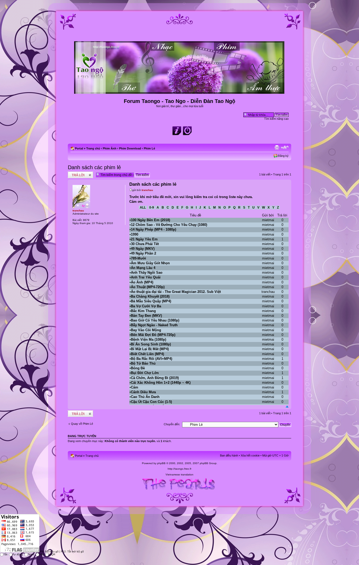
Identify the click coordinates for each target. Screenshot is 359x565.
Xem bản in (277, 147)
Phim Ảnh (109, 148)
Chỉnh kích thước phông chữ (285, 147)
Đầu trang (287, 406)
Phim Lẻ (149, 148)
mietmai (268, 220)
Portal (79, 148)
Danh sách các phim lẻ (94, 167)
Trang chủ (93, 148)
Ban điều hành (229, 455)
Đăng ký (283, 155)
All (143, 207)
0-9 (151, 207)
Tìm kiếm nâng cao (276, 118)
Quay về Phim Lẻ (82, 423)
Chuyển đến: (172, 424)
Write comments (78, 173)
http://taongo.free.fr (179, 468)
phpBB (161, 463)
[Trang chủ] (179, 91)
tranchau (147, 190)
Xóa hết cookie (250, 455)
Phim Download (130, 148)
